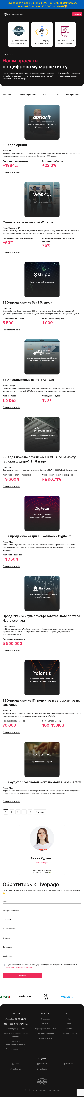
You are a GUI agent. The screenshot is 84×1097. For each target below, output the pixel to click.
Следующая (40, 812)
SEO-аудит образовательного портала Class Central (42, 782)
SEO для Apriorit (15, 145)
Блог (70, 1019)
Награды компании (46, 1034)
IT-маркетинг (72, 95)
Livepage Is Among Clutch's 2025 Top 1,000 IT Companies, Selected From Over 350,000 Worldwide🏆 (42, 4)
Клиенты (45, 1024)
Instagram (17, 1069)
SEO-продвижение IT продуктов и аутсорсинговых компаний (41, 703)
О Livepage (45, 1019)
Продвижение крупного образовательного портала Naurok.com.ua (41, 618)
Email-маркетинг (28, 95)
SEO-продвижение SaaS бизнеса (27, 302)
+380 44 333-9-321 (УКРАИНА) (15, 1024)
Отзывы (69, 1029)
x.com (17, 1064)
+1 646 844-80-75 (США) (15, 1019)
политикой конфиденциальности (19, 967)
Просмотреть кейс (11, 172)
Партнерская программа (45, 1029)
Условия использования (15, 1049)
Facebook (43, 1064)
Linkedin (43, 1069)
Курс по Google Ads (69, 1034)
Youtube (69, 1064)
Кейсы (69, 1024)
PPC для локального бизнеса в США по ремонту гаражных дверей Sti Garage (39, 459)
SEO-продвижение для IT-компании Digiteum (37, 536)
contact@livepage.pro (15, 1029)
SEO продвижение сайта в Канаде (28, 380)
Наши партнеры (45, 1038)
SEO (45, 95)
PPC (56, 95)
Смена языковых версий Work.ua (28, 222)
